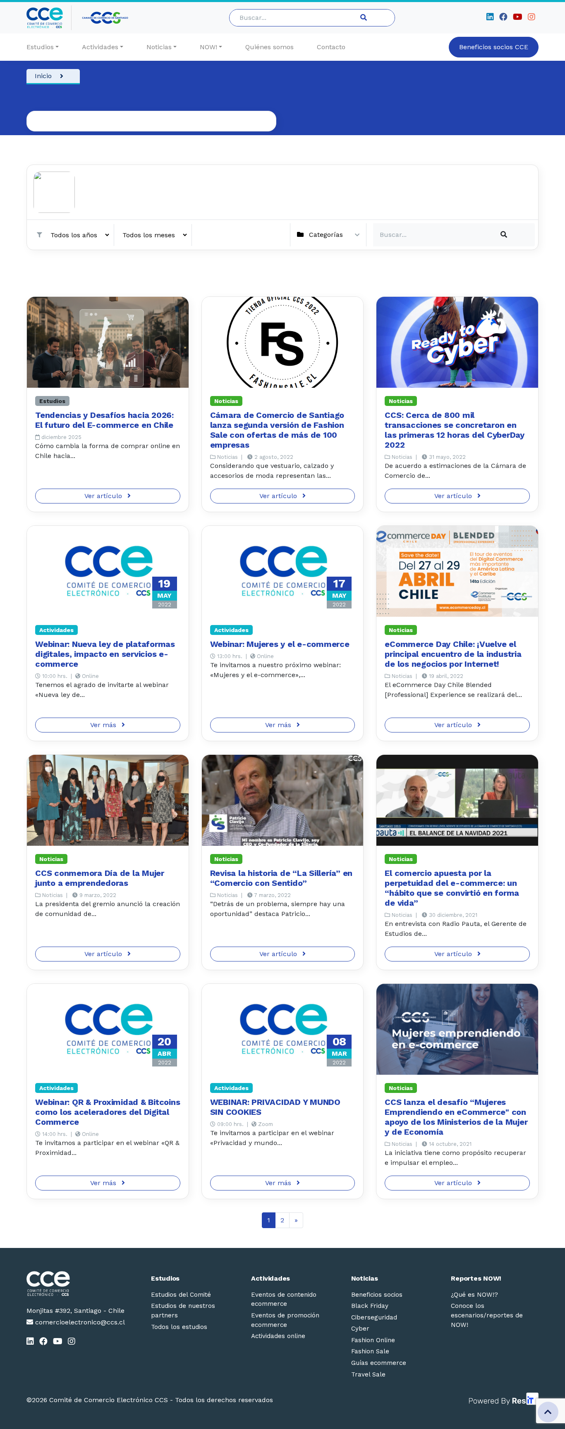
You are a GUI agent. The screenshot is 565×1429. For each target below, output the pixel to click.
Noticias (159, 47)
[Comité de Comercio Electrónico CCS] (75, 1283)
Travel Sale (368, 1374)
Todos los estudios (179, 1327)
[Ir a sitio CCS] (106, 17)
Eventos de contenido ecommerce (283, 1299)
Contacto (331, 47)
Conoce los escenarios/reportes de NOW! (487, 1315)
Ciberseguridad (374, 1317)
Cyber (360, 1328)
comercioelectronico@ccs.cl (79, 1322)
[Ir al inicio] (49, 17)
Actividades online (278, 1336)
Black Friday (369, 1306)
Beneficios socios (376, 1294)
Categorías (326, 235)
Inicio (43, 76)
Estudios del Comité (181, 1294)
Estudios (40, 47)
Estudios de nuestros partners (183, 1310)
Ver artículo (104, 496)
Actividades (100, 47)
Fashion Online (373, 1340)
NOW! (208, 47)
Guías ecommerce (378, 1363)
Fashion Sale (370, 1351)
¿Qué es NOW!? (474, 1294)
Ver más (104, 725)
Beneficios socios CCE (493, 47)
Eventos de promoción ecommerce (285, 1320)
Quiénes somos (269, 47)
